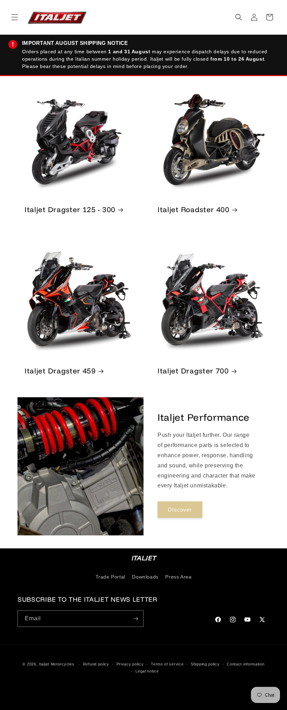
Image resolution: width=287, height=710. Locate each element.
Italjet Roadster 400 (194, 209)
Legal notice (147, 671)
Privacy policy (130, 664)
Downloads (145, 577)
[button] (14, 17)
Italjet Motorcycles (56, 664)
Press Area (178, 577)
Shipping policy (205, 664)
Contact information (245, 664)
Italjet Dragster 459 (60, 370)
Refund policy (96, 664)
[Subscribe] (135, 618)
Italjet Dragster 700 (193, 370)
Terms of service (167, 664)
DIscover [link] (180, 510)
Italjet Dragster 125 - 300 (69, 209)
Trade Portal (110, 577)
